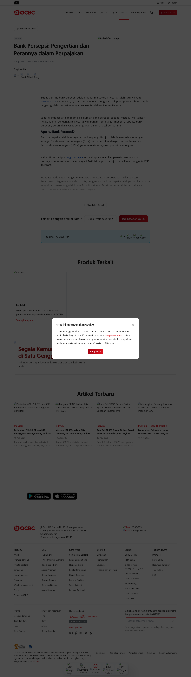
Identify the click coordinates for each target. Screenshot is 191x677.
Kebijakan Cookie (113, 335)
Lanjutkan (95, 351)
